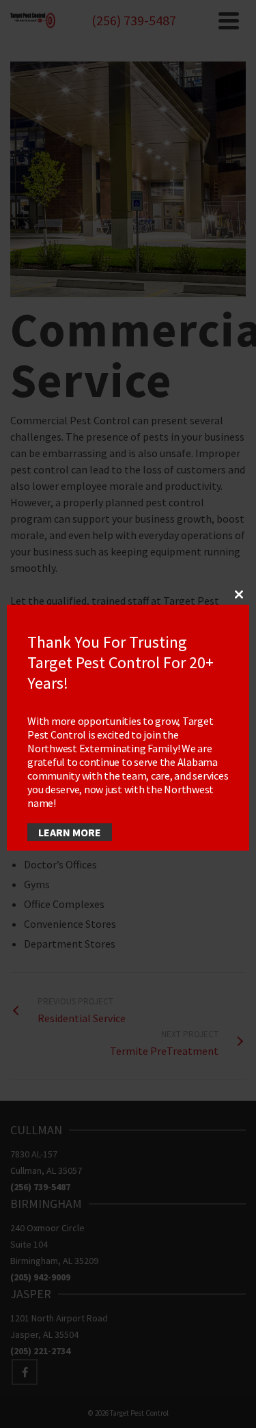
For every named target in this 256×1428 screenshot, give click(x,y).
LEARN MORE (69, 832)
